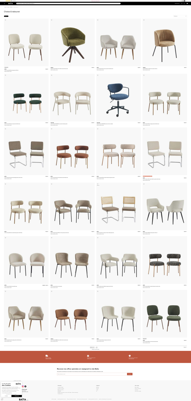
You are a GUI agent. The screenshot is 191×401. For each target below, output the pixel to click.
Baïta (183, 0)
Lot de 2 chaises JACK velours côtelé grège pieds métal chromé (13, 177)
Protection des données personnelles (82, 399)
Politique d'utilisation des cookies (71, 399)
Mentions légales (54, 399)
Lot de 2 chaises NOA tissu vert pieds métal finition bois (12, 123)
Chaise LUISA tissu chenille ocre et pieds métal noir (150, 68)
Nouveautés (177, 3)
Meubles (97, 387)
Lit (96, 391)
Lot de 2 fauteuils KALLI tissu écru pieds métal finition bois (105, 68)
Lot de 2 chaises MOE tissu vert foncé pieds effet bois (150, 341)
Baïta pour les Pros (61, 389)
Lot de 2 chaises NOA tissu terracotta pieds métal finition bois (59, 177)
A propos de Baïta (60, 387)
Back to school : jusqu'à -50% (95, 0)
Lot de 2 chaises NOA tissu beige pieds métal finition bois (151, 123)
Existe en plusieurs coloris (8, 71)
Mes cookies (137, 387)
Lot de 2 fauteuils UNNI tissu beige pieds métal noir (150, 232)
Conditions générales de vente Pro (93, 399)
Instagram (23, 386)
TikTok (25, 386)
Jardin (97, 389)
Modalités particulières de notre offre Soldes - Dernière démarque (68, 392)
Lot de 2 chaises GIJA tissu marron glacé (56, 286)
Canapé (97, 388)
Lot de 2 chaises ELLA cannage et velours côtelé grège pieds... (105, 232)
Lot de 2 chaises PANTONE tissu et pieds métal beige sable (59, 123)
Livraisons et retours (61, 388)
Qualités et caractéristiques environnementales (105, 399)
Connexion (136, 389)
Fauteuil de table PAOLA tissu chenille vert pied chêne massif (59, 68)
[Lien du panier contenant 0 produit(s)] (186, 3)
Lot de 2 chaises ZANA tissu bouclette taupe (10, 286)
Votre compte (137, 385)
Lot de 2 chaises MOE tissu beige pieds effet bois (11, 70)
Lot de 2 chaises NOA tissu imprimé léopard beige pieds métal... (106, 177)
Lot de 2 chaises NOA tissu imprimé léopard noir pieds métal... (151, 286)
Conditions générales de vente (61, 399)
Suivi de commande (138, 388)
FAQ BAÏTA (59, 391)
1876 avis (14, 0)
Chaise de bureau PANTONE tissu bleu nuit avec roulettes (105, 123)
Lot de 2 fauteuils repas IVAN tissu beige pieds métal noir (105, 286)
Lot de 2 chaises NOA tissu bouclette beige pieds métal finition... (13, 232)
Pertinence (180, 16)
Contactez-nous (60, 393)
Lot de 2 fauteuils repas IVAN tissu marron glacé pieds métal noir (60, 232)
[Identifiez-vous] (184, 3)
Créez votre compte (138, 391)
